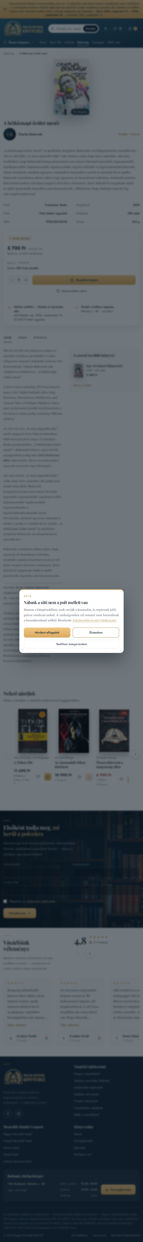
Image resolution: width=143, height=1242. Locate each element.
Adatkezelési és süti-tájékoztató (94, 620)
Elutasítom (96, 632)
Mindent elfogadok (47, 632)
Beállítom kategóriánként (71, 644)
